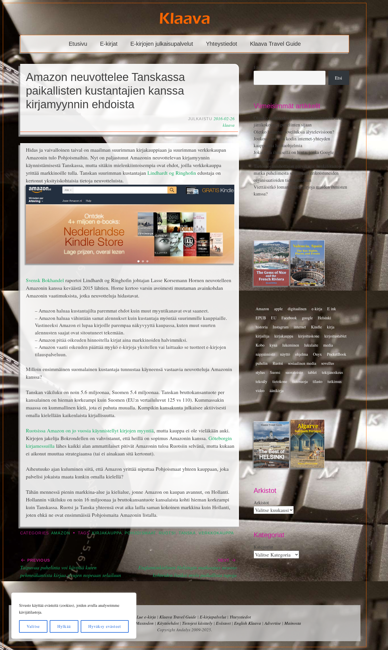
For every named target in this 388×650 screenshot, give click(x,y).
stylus (260, 372)
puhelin (262, 363)
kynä (273, 345)
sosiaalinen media (302, 363)
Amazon (60, 533)
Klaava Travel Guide (275, 44)
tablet (312, 372)
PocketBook (336, 354)
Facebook (289, 317)
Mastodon (145, 623)
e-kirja (317, 308)
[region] (73, 616)
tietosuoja (300, 381)
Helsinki (324, 317)
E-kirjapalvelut (213, 617)
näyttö (285, 354)
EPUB (261, 317)
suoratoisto (294, 372)
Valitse (33, 626)
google (307, 317)
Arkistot (261, 502)
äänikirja (276, 390)
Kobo (260, 345)
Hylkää (64, 626)
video (260, 390)
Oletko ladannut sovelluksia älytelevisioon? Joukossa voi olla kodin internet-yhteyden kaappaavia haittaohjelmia (294, 139)
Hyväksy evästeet (104, 626)
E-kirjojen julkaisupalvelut (161, 44)
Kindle (316, 327)
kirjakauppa (107, 533)
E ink (331, 308)
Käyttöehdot (168, 623)
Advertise (272, 623)
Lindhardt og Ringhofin (171, 172)
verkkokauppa (216, 533)
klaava (229, 125)
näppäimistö (265, 354)
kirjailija (262, 336)
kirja (330, 327)
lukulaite (311, 345)
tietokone (279, 381)
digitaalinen (297, 308)
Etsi (257, 67)
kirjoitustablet (335, 336)
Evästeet (223, 623)
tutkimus (334, 381)
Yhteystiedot (221, 44)
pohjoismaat (140, 533)
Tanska (187, 533)
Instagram (281, 327)
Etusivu (78, 44)
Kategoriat (263, 547)
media (328, 345)
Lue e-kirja (146, 617)
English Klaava (247, 623)
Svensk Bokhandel (45, 280)
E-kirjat (109, 44)
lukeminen (290, 345)
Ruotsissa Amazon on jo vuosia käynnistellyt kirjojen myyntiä (90, 430)
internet (300, 327)
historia (262, 327)
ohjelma (301, 354)
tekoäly (261, 381)
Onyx (317, 354)
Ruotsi (167, 533)
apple (278, 308)
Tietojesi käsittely (197, 623)
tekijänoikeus (332, 372)
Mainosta (292, 623)
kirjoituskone (308, 336)
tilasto (317, 381)
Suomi (275, 372)
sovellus (327, 363)
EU (273, 317)
